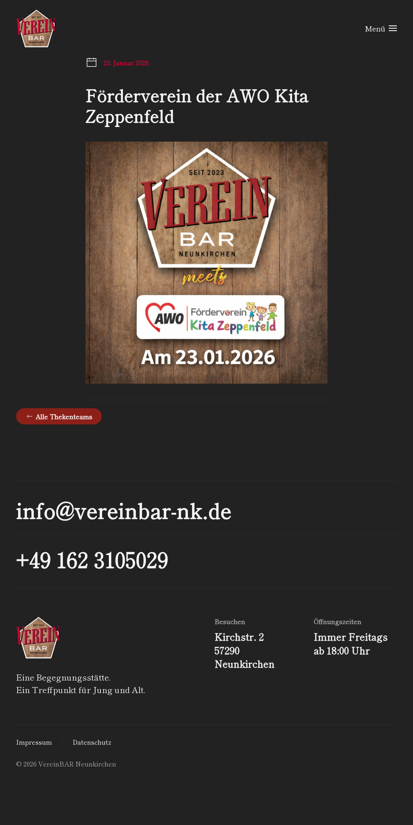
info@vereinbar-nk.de (124, 510)
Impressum (34, 742)
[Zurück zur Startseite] (36, 28)
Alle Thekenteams (63, 416)
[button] (381, 28)
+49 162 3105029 (92, 559)
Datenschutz (92, 742)
